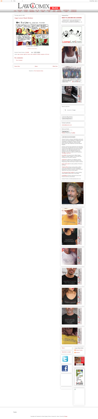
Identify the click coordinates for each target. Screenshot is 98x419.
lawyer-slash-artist (65, 163)
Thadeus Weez (65, 167)
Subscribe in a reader (66, 352)
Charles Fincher (79, 350)
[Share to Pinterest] (39, 52)
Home (36, 66)
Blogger (65, 416)
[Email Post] (32, 52)
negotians (43, 54)
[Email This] (34, 52)
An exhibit (64, 155)
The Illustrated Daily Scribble (68, 172)
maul (31, 54)
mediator (38, 54)
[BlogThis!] (35, 52)
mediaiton (35, 54)
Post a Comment (19, 60)
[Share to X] (37, 52)
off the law (47, 54)
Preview (63, 132)
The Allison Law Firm (66, 153)
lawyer (29, 54)
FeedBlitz (73, 132)
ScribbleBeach (65, 175)
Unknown (78, 352)
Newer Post (17, 66)
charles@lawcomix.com (67, 124)
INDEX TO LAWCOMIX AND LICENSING (72, 17)
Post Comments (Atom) (38, 70)
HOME (15, 10)
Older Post (55, 66)
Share (63, 348)
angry (18, 54)
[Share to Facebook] (38, 52)
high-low (25, 54)
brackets (21, 54)
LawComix (64, 159)
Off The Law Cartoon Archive (32, 48)
